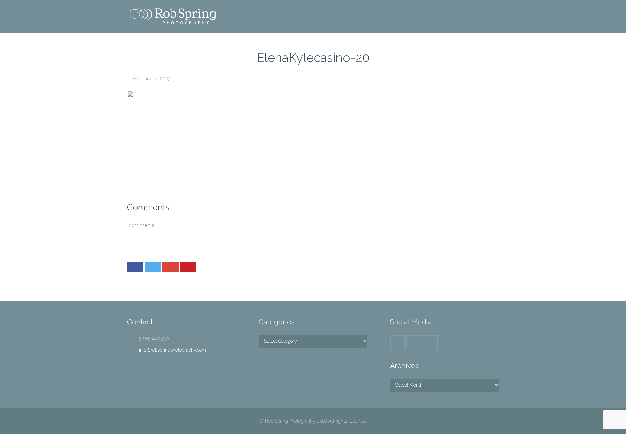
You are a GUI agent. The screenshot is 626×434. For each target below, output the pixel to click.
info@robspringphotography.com (172, 349)
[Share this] (135, 267)
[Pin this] (188, 267)
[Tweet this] (153, 267)
